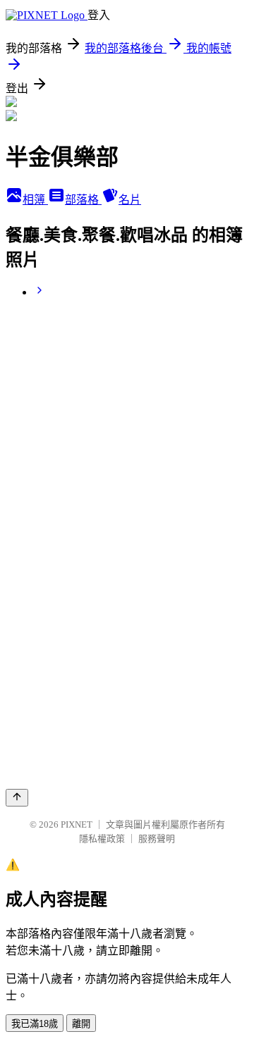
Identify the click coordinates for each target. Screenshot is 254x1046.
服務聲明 (156, 838)
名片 (130, 200)
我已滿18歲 (34, 1024)
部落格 (83, 200)
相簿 (35, 200)
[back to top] (17, 798)
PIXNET (76, 824)
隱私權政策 (102, 838)
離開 (81, 1024)
